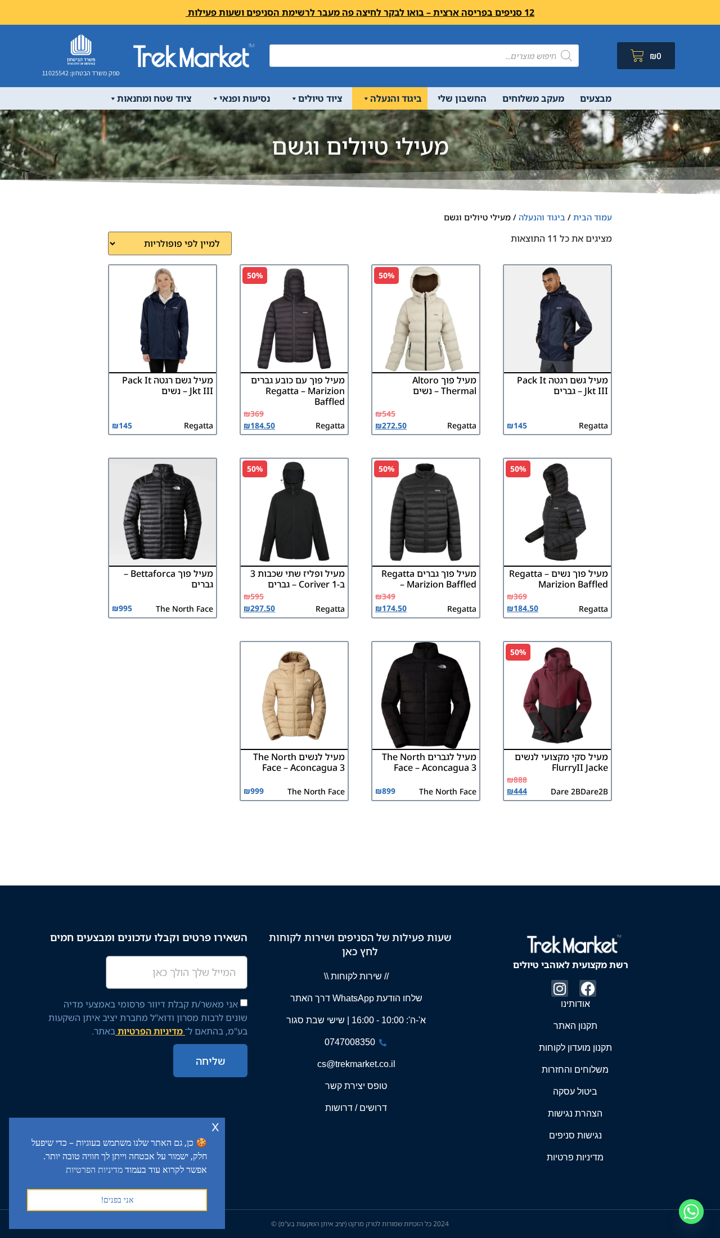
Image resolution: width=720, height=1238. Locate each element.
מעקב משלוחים (533, 98)
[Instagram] (559, 988)
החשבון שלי (462, 98)
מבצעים (595, 98)
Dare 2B (565, 791)
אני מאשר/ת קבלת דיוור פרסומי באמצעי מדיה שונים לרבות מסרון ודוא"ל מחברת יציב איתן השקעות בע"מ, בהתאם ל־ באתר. (148, 1017)
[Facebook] (587, 988)
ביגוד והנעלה (396, 98)
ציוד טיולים (320, 98)
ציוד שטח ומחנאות (154, 98)
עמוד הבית (592, 217)
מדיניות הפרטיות (150, 1031)
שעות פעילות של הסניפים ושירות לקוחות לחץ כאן (360, 944)
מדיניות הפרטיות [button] (94, 1169)
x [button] (215, 1125)
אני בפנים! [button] (117, 1199)
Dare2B (594, 791)
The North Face (184, 608)
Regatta (593, 425)
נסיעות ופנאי (244, 98)
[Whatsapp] (691, 1211)
